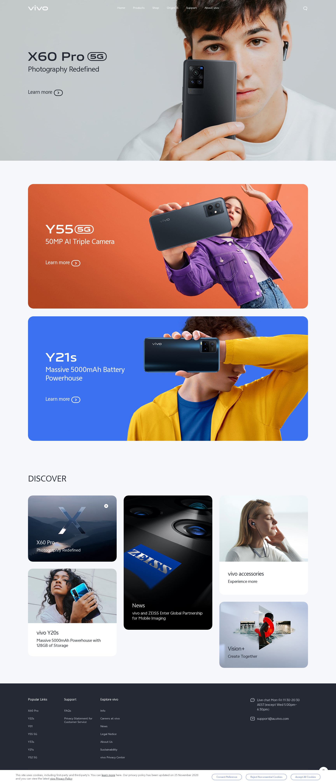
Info (102, 711)
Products (139, 8)
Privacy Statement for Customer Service (78, 720)
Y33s (31, 742)
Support (191, 8)
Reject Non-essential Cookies (266, 777)
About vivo (212, 8)
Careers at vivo (110, 719)
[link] (38, 8)
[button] (305, 8)
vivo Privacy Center (112, 758)
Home (121, 8)
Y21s (31, 750)
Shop (155, 8)
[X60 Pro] (168, 80)
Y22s (31, 719)
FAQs (67, 711)
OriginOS (172, 8)
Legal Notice (108, 734)
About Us (106, 742)
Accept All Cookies (305, 777)
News (104, 727)
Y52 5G (32, 758)
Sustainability (108, 750)
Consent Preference (226, 777)
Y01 (30, 727)
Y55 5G (32, 734)
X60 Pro (33, 711)
